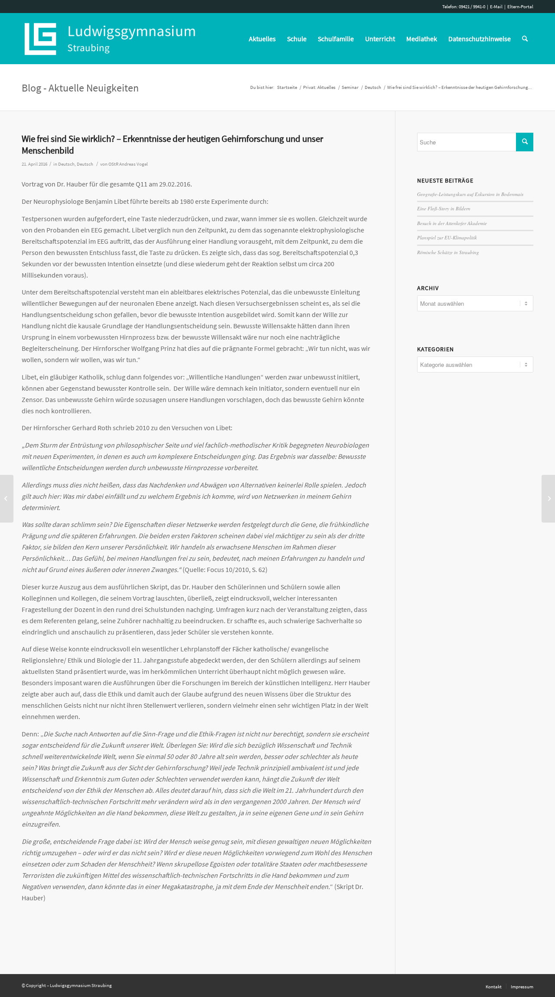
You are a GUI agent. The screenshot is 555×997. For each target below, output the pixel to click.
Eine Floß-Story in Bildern (443, 208)
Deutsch (66, 164)
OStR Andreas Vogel (128, 164)
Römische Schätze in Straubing (448, 252)
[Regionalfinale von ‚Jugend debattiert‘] (6, 499)
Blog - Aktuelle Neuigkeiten (80, 88)
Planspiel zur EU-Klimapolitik (447, 237)
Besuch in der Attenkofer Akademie (452, 223)
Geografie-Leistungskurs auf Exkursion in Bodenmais (470, 194)
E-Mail (496, 6)
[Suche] (524, 38)
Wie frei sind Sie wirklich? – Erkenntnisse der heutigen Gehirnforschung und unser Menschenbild (172, 144)
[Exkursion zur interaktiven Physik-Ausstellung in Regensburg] (548, 499)
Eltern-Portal (520, 6)
